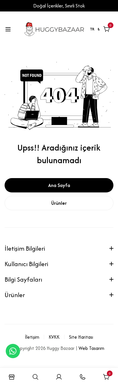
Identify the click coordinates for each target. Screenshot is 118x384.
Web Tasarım (91, 348)
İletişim (32, 337)
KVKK (54, 337)
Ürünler (59, 203)
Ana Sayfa (59, 185)
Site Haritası (81, 337)
